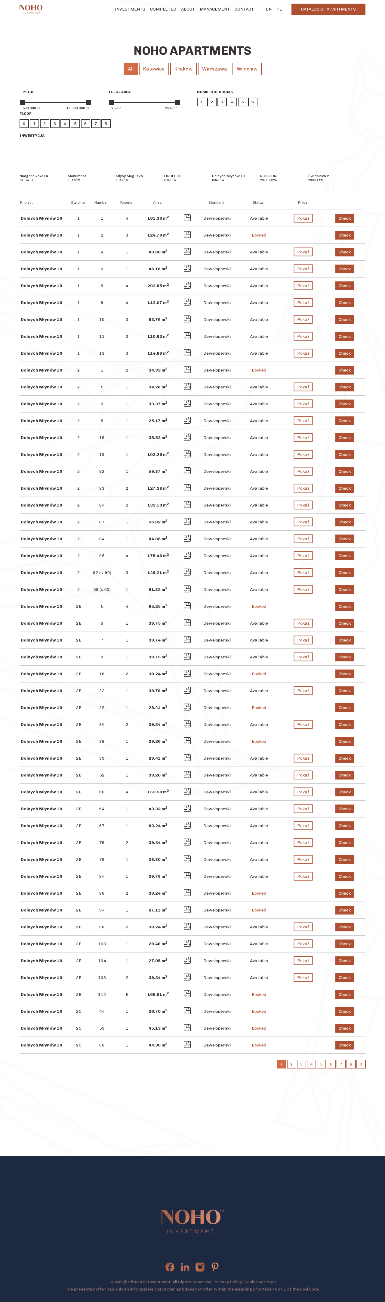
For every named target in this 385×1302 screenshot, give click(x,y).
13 (102, 353)
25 (102, 707)
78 (102, 859)
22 (102, 690)
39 (102, 758)
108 (102, 977)
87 (102, 522)
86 (102, 893)
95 (102, 555)
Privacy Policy (227, 1282)
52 (102, 775)
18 (102, 437)
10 (102, 319)
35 (102, 724)
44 (102, 1011)
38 (102, 741)
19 (102, 454)
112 (102, 994)
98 (102, 927)
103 (102, 943)
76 (102, 842)
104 (102, 960)
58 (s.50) (102, 589)
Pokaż (303, 218)
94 (102, 538)
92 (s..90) (102, 572)
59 (102, 1028)
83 (102, 488)
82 (102, 471)
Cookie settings (260, 1282)
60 (102, 792)
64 (102, 808)
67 (102, 825)
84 (102, 505)
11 (102, 336)
